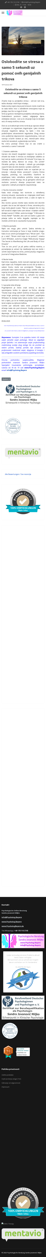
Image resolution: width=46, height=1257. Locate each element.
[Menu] (3, 13)
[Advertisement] (23, 614)
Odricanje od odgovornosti (11, 1083)
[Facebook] (21, 7)
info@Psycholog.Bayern (32, 2)
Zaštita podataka (7, 1075)
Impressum (5, 1087)
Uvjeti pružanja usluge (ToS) (11, 1079)
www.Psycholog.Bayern (12, 922)
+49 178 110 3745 (13, 2)
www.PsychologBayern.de (13, 926)
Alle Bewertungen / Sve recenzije (18, 474)
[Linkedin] (25, 7)
